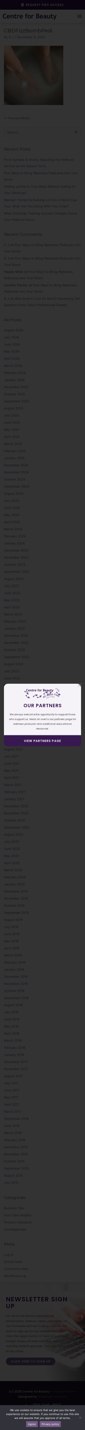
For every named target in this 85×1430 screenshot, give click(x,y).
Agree (32, 1424)
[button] (79, 685)
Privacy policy (50, 1424)
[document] (42, 715)
